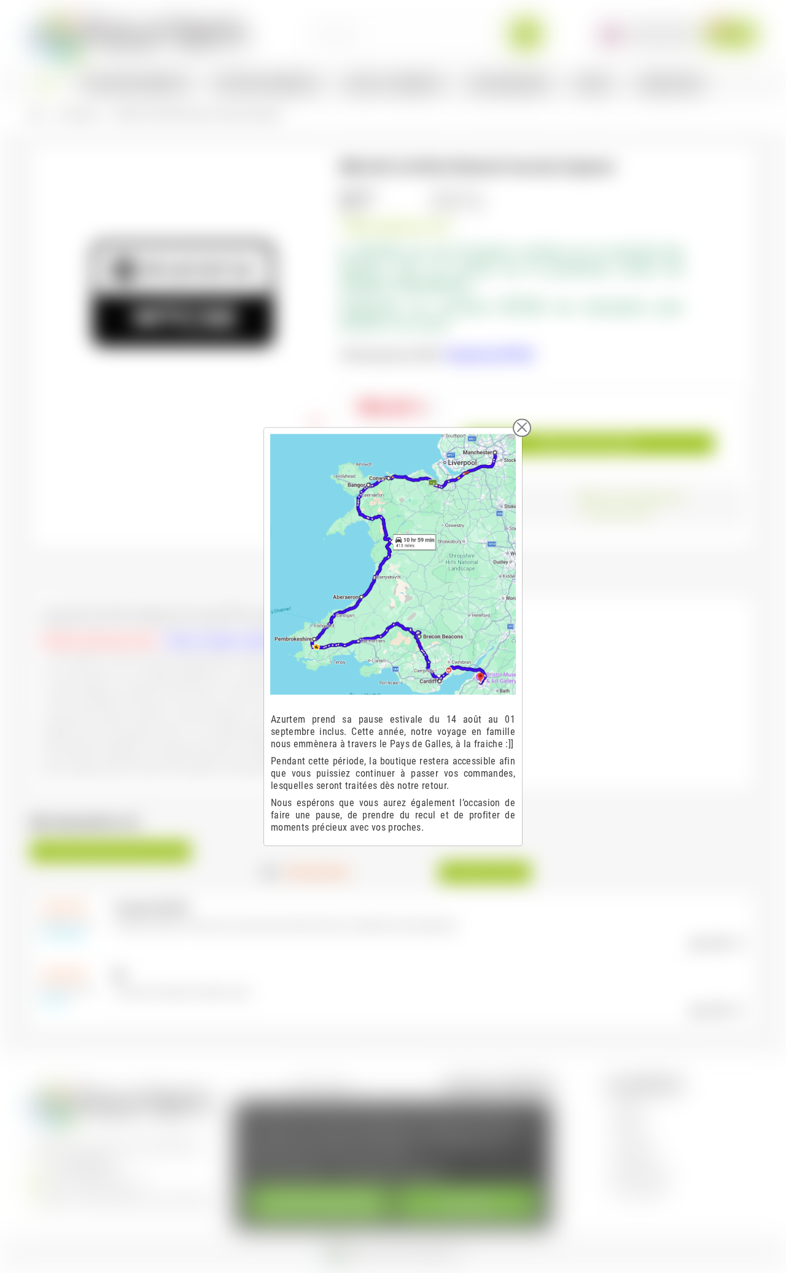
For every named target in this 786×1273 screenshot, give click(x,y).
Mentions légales (322, 1087)
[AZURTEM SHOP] (139, 33)
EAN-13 (353, 206)
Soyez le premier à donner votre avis (110, 851)
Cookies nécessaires (319, 1202)
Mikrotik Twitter (642, 1173)
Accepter (467, 1202)
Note (270, 872)
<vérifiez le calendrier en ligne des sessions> (241, 640)
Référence (358, 194)
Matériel (629, 1121)
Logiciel (628, 1104)
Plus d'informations (288, 1172)
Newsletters (636, 1156)
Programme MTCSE (489, 355)
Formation (632, 1139)
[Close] (522, 428)
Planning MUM (640, 1190)
